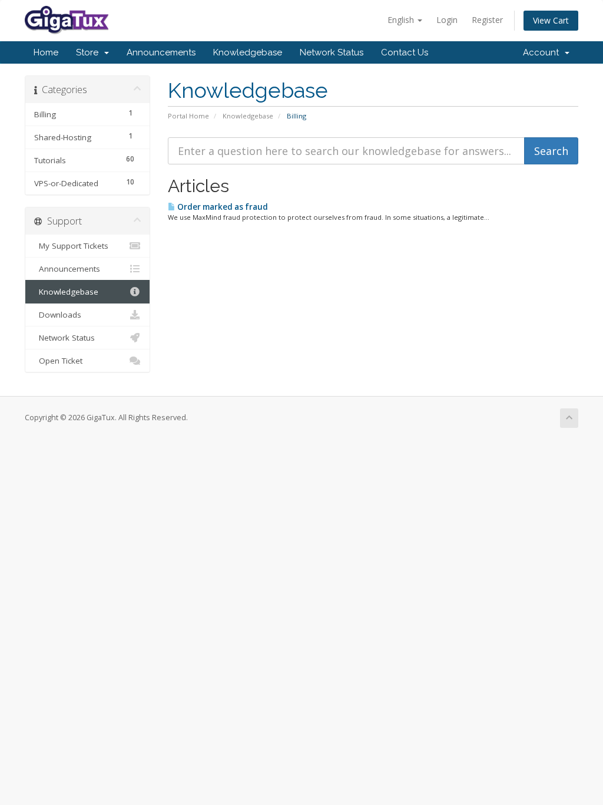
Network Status (331, 52)
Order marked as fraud (221, 207)
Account (543, 52)
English (401, 19)
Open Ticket (58, 360)
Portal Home (188, 115)
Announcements (161, 52)
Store (89, 52)
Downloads (57, 314)
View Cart (551, 20)
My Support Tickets (71, 245)
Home (46, 52)
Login (447, 19)
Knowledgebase (247, 52)
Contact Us (404, 52)
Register (487, 19)
